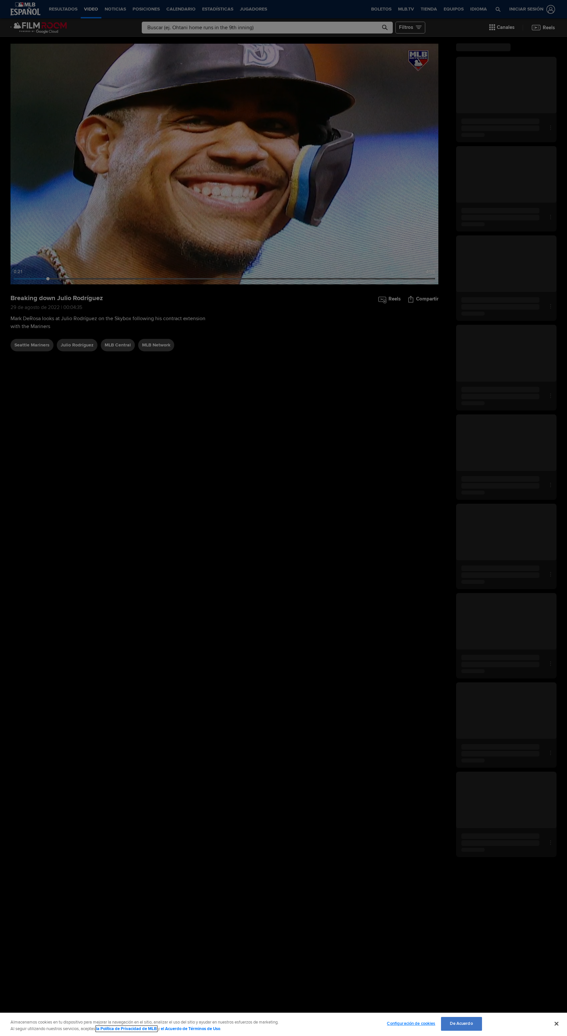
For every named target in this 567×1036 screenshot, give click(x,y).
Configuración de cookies (411, 1023)
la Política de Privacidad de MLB (126, 1028)
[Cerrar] (556, 1023)
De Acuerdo (461, 1023)
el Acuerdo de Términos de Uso (190, 1028)
